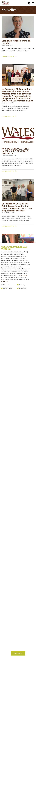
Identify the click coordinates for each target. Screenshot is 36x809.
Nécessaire (7, 285)
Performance (7, 288)
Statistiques (23, 285)
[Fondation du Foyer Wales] (5, 3)
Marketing (22, 288)
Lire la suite (11, 56)
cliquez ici (24, 275)
